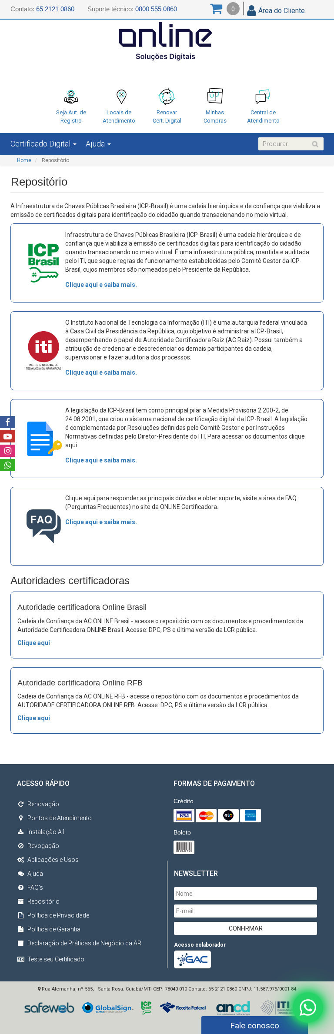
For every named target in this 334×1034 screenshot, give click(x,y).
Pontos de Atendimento (59, 818)
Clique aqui (33, 642)
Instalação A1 (46, 831)
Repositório (43, 901)
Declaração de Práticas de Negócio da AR (84, 943)
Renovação (43, 804)
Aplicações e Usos (53, 859)
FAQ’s (35, 887)
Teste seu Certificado (55, 959)
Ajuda (35, 873)
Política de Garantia (53, 929)
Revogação (43, 845)
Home (24, 160)
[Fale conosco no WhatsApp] (308, 1008)
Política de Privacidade (58, 915)
